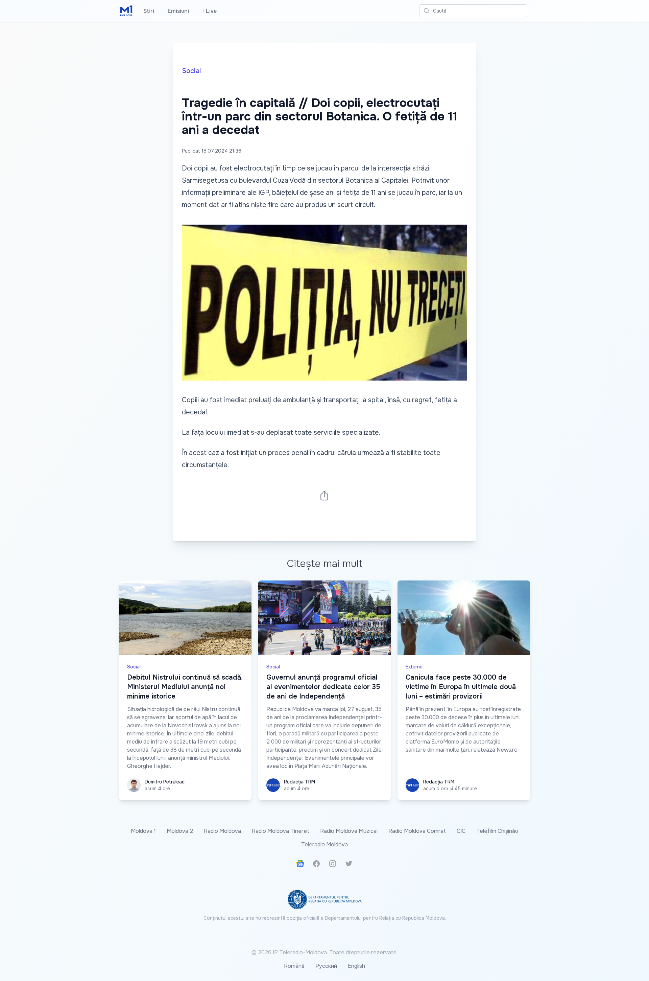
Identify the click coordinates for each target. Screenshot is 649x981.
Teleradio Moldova (324, 844)
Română (294, 965)
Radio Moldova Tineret (280, 831)
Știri (148, 11)
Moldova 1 (143, 831)
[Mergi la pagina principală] (126, 11)
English (356, 965)
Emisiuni (178, 11)
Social (191, 71)
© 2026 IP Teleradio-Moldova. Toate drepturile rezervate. (324, 952)
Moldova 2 (180, 831)
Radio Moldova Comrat (417, 831)
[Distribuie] (324, 495)
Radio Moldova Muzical (349, 831)
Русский (326, 965)
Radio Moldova (222, 831)
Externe (414, 667)
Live (209, 11)
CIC (461, 831)
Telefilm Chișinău (497, 831)
